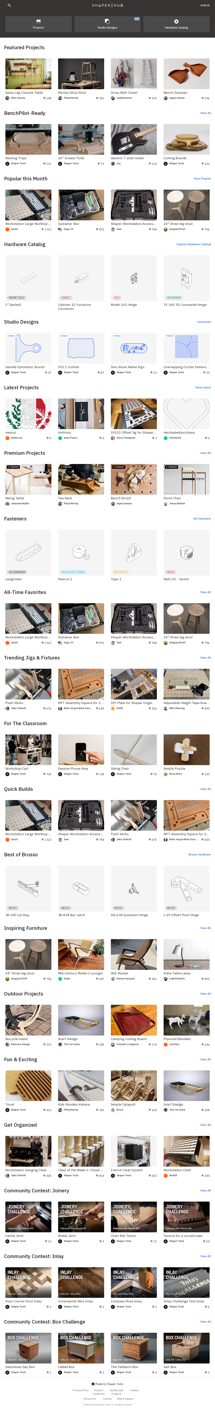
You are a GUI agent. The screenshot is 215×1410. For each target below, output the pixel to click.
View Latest (203, 387)
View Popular (202, 178)
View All (205, 113)
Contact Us (89, 1398)
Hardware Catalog (176, 27)
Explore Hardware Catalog (194, 244)
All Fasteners (202, 518)
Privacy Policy (81, 1390)
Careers (107, 1398)
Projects (38, 27)
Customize (204, 321)
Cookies (134, 1390)
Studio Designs (118, 23)
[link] (22, 98)
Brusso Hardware (200, 854)
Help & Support (125, 1398)
